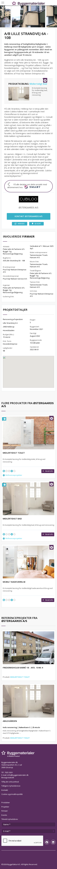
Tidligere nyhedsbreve (10, 786)
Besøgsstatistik (7, 777)
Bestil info (49, 471)
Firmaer (4, 811)
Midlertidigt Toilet (20, 677)
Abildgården (10, 721)
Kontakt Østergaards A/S (28, 216)
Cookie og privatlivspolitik (12, 794)
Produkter (5, 802)
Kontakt (4, 790)
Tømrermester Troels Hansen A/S (39, 256)
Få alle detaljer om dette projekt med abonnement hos (27, 186)
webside (21, 223)
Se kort (38, 223)
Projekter (5, 806)
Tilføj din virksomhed (10, 782)
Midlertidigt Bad (38, 83)
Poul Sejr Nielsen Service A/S (15, 279)
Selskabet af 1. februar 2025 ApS (42, 247)
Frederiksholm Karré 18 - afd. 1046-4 (23, 667)
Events (4, 815)
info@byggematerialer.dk (17, 775)
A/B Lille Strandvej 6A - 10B (14, 260)
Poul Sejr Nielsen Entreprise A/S (14, 270)
